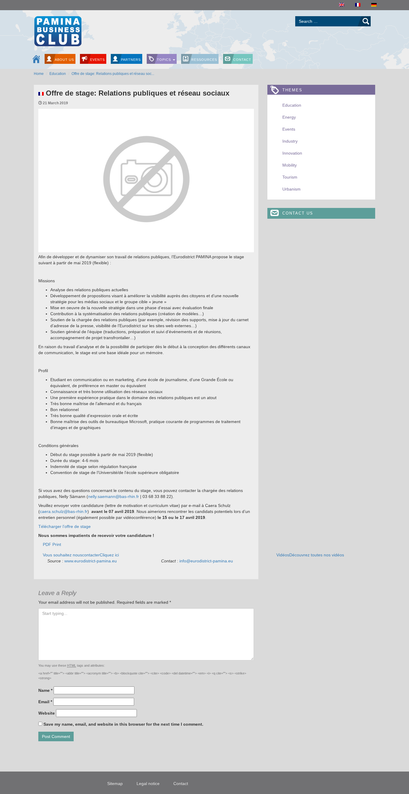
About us (64, 59)
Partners (131, 59)
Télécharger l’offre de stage (64, 526)
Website (46, 713)
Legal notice (148, 783)
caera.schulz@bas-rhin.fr (63, 511)
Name (45, 690)
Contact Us (297, 213)
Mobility (289, 165)
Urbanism (291, 189)
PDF (47, 544)
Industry (290, 141)
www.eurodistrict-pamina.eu (90, 560)
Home (39, 74)
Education (57, 74)
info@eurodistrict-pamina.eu (206, 560)
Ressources (204, 59)
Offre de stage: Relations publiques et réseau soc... (113, 74)
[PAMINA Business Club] (57, 30)
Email (45, 701)
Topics (164, 59)
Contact (242, 59)
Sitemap (115, 783)
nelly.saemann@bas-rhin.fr (113, 496)
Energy (289, 117)
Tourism (289, 177)
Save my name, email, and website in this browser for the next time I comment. (123, 724)
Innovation (292, 153)
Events (97, 59)
